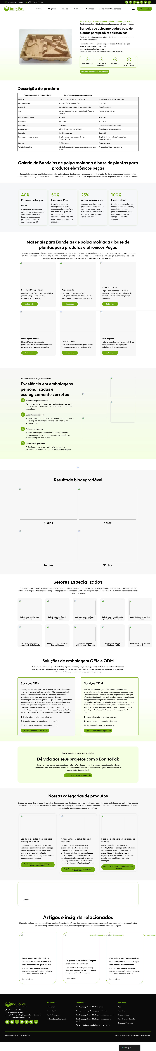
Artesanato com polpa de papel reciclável (91, 1011)
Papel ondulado (68, 341)
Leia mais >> (27, 979)
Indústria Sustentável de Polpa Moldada (57, 618)
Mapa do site (135, 1035)
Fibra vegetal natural (30, 338)
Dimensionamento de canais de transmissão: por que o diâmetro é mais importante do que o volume (36, 961)
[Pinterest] (141, 2)
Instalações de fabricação (57, 1019)
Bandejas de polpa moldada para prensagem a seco (112, 21)
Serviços (88, 21)
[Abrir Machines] (57, 9)
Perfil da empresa (53, 1015)
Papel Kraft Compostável (32, 290)
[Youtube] (138, 2)
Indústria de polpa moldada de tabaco (140, 618)
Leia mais (26, 900)
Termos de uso (145, 1035)
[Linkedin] (126, 2)
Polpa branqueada (109, 287)
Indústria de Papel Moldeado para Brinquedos (85, 644)
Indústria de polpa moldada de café (140, 644)
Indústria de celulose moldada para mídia (112, 644)
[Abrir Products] (44, 9)
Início (82, 21)
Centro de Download (125, 1023)
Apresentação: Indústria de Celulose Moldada (57, 644)
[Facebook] (130, 2)
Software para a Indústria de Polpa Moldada (84, 618)
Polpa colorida (68, 290)
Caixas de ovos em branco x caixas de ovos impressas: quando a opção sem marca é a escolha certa (124, 961)
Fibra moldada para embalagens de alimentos (93, 1025)
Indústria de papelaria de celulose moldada (29, 618)
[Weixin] (145, 2)
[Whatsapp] (149, 2)
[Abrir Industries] (69, 9)
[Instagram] (134, 2)
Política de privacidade (122, 1035)
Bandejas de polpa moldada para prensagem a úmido (36, 840)
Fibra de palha (108, 338)
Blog (119, 1007)
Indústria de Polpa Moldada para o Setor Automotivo (112, 618)
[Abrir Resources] (95, 9)
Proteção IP (51, 1011)
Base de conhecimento (126, 1019)
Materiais (121, 1011)
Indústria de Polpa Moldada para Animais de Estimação (30, 644)
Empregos (51, 1007)
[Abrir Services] (82, 9)
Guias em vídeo (123, 1015)
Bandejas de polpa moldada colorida (89, 1007)
